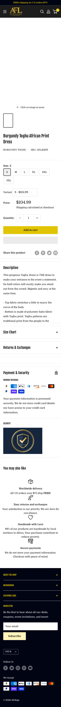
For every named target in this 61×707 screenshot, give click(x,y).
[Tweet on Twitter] (49, 252)
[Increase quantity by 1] (37, 218)
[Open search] (42, 11)
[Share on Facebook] (37, 252)
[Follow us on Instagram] (18, 668)
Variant (7, 192)
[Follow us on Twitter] (11, 668)
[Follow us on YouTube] (30, 668)
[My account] (48, 11)
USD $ (8, 651)
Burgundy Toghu (14, 149)
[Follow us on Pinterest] (24, 668)
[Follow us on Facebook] (5, 668)
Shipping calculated (28, 207)
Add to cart (30, 230)
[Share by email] (55, 252)
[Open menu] (5, 11)
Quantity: (8, 217)
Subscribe (14, 636)
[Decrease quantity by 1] (19, 218)
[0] (55, 12)
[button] (30, 240)
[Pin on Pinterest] (43, 252)
